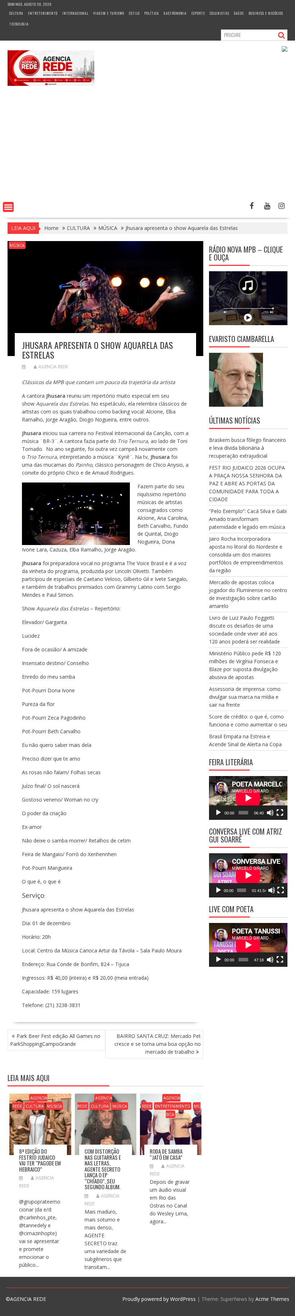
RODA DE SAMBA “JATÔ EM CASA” (166, 1154)
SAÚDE (239, 13)
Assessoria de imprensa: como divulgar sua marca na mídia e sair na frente (245, 696)
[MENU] (8, 207)
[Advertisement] (147, 145)
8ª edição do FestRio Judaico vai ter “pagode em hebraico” (40, 1160)
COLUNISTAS (219, 13)
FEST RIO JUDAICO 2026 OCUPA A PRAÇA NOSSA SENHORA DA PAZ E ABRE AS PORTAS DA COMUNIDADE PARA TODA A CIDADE (247, 483)
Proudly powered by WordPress (159, 1299)
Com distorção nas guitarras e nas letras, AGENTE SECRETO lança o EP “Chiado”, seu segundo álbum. (103, 1169)
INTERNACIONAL (75, 13)
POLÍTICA (151, 13)
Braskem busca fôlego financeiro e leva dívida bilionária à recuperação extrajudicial (247, 448)
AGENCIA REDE (53, 367)
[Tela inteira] (279, 812)
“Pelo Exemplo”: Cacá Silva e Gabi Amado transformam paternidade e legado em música (248, 519)
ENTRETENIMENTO (43, 13)
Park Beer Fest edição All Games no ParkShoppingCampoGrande (55, 1040)
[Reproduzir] (218, 812)
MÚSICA (17, 245)
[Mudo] (270, 812)
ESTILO (134, 13)
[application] (248, 798)
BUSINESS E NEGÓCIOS (266, 13)
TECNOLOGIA (19, 24)
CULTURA (16, 13)
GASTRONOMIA (175, 13)
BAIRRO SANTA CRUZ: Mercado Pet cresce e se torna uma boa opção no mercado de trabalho (157, 1044)
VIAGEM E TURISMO (108, 13)
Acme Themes (272, 1299)
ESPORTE (198, 13)
